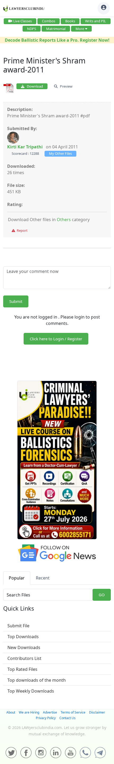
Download (33, 86)
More (80, 28)
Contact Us (67, 718)
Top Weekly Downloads (30, 691)
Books (70, 21)
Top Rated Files (22, 669)
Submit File (18, 626)
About (10, 712)
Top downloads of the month (36, 680)
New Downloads (23, 647)
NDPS (31, 28)
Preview (65, 86)
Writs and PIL (95, 21)
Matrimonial (55, 28)
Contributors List (24, 658)
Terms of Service (73, 712)
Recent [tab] (43, 578)
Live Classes (22, 21)
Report (21, 230)
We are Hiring (29, 712)
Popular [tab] (17, 578)
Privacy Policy (46, 718)
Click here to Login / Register (56, 338)
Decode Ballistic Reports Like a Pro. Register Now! (57, 40)
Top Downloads (23, 636)
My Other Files (60, 153)
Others (64, 219)
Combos (48, 21)
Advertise (50, 712)
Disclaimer (97, 712)
